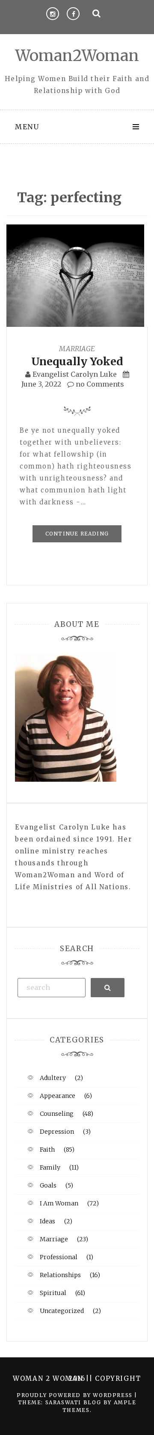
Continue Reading (77, 533)
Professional (58, 1257)
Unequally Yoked (77, 361)
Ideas (47, 1221)
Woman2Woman (77, 55)
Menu (27, 126)
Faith (47, 1149)
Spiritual (53, 1293)
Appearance (57, 1096)
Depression (57, 1131)
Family (50, 1167)
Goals (48, 1185)
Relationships (60, 1275)
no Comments (99, 384)
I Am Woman (59, 1203)
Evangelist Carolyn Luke (75, 374)
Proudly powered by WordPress (75, 1395)
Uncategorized (62, 1311)
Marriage (77, 348)
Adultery (53, 1078)
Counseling (57, 1114)
